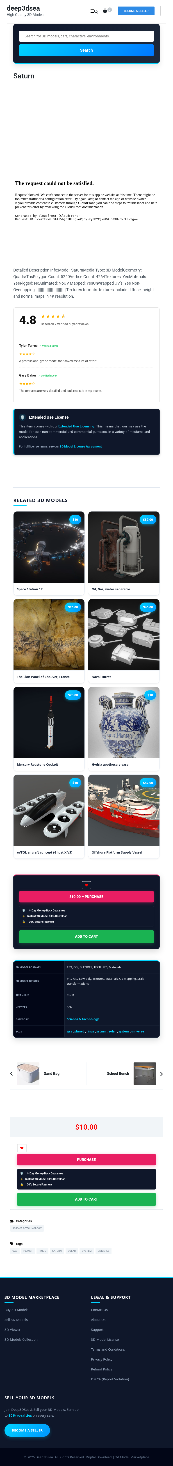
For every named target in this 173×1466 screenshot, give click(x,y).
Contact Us (99, 1309)
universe (137, 1031)
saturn (101, 1031)
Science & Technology (83, 1019)
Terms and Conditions (108, 1349)
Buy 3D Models (16, 1309)
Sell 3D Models (16, 1319)
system (123, 1031)
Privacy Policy (101, 1359)
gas (69, 1031)
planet (79, 1031)
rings (90, 1031)
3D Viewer (12, 1329)
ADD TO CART (86, 936)
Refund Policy (101, 1369)
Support (97, 1329)
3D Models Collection (21, 1339)
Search (86, 50)
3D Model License (105, 1339)
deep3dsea (23, 8)
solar (112, 1031)
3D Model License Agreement (81, 446)
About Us (98, 1319)
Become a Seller (136, 11)
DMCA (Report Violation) (110, 1379)
